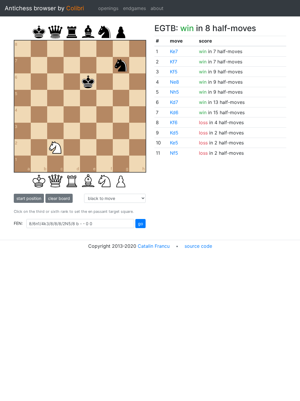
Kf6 (174, 122)
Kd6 (174, 112)
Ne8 (174, 82)
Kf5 (174, 72)
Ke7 (174, 51)
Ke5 (174, 143)
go (140, 223)
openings (108, 8)
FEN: (18, 223)
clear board (59, 198)
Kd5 (174, 133)
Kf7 (173, 62)
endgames (134, 8)
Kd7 (174, 102)
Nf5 (174, 153)
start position (28, 198)
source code (198, 246)
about (157, 8)
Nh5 (174, 92)
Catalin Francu (154, 246)
